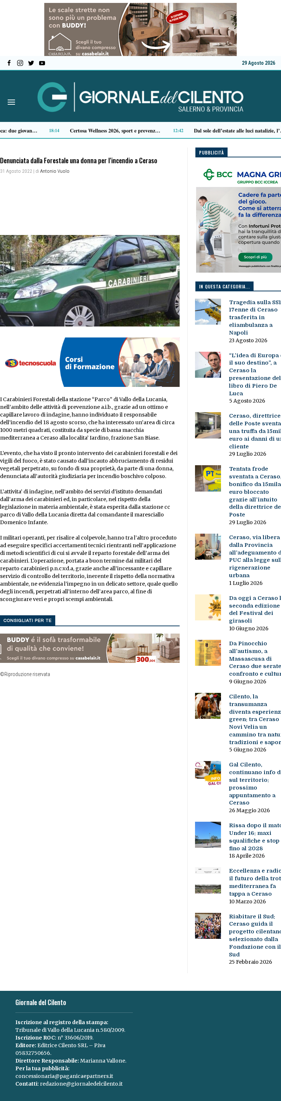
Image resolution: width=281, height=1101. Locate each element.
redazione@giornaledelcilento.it (81, 1084)
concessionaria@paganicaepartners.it (64, 1076)
